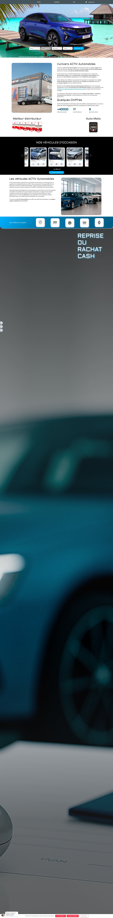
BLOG (74, 2)
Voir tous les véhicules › (79, 44)
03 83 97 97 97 (91, 2)
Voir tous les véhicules (56, 172)
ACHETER (38, 2)
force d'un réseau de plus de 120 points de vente (72, 89)
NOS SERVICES (56, 2)
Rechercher (77, 48)
